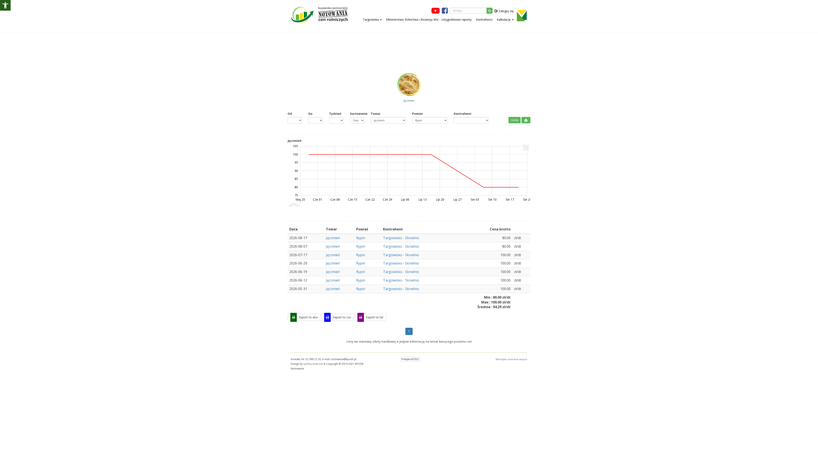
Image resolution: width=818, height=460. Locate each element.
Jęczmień (333, 238)
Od (290, 114)
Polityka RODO (410, 359)
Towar (375, 114)
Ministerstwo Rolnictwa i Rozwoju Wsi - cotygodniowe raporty (429, 19)
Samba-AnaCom (313, 364)
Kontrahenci (484, 19)
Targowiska (371, 19)
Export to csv (342, 317)
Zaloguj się (506, 11)
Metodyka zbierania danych (511, 359)
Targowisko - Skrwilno (401, 238)
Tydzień (335, 114)
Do (310, 114)
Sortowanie (357, 114)
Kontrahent (462, 114)
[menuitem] (526, 147)
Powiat (417, 114)
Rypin (360, 238)
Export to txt (374, 317)
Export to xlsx (308, 317)
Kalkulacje (504, 19)
